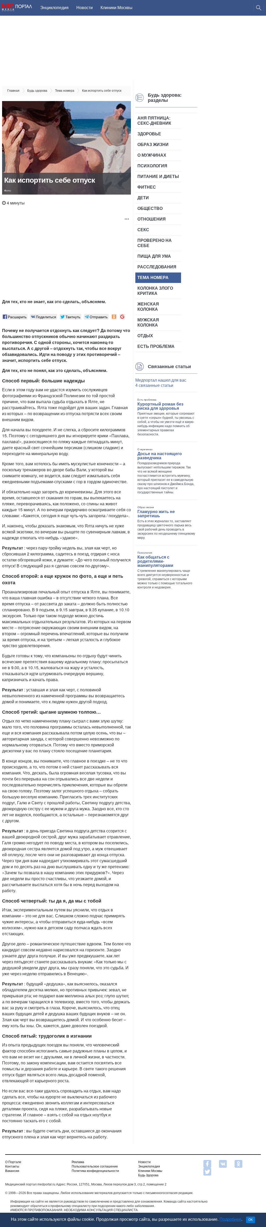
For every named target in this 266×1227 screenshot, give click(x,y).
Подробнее (230, 1219)
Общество (150, 208)
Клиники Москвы (116, 7)
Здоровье (149, 134)
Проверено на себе (154, 243)
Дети (143, 198)
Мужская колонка (148, 322)
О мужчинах (151, 155)
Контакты (12, 1166)
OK (250, 1220)
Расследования (156, 267)
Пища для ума (154, 256)
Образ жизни (153, 144)
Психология (152, 166)
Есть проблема (156, 346)
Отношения (151, 219)
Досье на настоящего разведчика (159, 456)
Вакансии (12, 1171)
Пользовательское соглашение (95, 1166)
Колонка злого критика (155, 291)
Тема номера (153, 277)
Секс (143, 230)
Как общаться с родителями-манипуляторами (155, 561)
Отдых (145, 336)
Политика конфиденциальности (95, 1171)
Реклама (78, 1162)
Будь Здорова (148, 1175)
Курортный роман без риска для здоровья (160, 406)
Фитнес (146, 187)
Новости (84, 7)
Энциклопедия (54, 7)
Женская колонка (148, 306)
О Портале (13, 1162)
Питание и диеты (158, 176)
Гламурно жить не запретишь (156, 513)
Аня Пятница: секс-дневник (154, 120)
